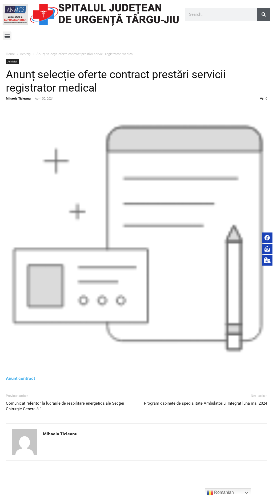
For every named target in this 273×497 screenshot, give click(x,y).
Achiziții (25, 54)
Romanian (223, 492)
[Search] (263, 14)
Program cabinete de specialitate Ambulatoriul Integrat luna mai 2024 (205, 403)
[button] (7, 35)
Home (10, 54)
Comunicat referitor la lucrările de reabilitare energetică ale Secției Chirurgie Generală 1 (65, 406)
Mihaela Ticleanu (18, 98)
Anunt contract (20, 378)
